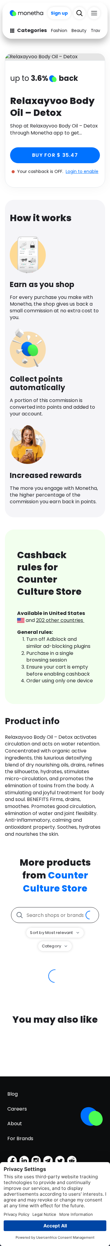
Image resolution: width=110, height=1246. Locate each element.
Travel (97, 30)
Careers (17, 1108)
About (14, 1123)
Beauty (79, 30)
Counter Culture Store (55, 882)
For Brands (20, 1138)
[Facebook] (12, 1160)
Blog (12, 1093)
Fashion (59, 30)
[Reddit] (72, 1160)
